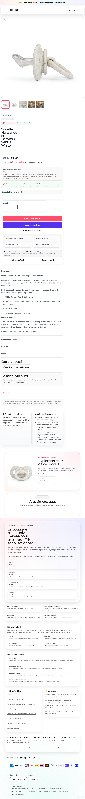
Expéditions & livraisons (15, 699)
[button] (80, 10)
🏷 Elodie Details (7, 115)
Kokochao (19, 786)
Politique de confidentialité (16, 723)
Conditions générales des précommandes (21, 713)
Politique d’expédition (18, 791)
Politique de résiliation (18, 794)
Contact (10, 694)
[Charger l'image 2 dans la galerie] (14, 104)
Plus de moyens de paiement (32, 230)
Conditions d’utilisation (56, 788)
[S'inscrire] (58, 747)
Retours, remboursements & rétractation (21, 704)
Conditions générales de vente (17, 709)
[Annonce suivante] (79, 2)
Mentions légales (13, 728)
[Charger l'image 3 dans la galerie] (23, 104)
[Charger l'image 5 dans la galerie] (40, 104)
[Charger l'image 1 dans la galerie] (5, 104)
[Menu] (6, 10)
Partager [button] (6, 392)
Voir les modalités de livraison (52, 186)
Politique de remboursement (20, 788)
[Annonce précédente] (6, 2)
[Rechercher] (70, 10)
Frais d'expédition (18, 162)
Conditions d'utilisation (15, 718)
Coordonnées (31, 791)
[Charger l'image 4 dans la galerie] (31, 104)
